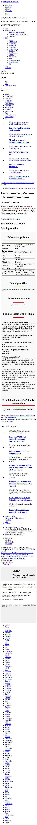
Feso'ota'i (8, 68)
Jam (10, 58)
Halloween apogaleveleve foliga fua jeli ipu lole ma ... (20, 499)
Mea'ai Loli (12, 45)
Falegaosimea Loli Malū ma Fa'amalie (13, 556)
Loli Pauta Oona (14, 60)
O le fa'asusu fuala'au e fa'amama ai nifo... (19, 177)
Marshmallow (13, 53)
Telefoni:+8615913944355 (13, 534)
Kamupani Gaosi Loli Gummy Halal (13, 553)
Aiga (6, 29)
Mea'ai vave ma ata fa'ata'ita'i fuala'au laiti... (19, 141)
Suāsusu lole (13, 56)
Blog (6, 66)
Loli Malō (12, 47)
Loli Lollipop (13, 49)
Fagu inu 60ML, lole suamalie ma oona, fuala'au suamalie (17, 439)
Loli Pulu (12, 43)
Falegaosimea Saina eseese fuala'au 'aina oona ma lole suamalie (20, 483)
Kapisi (11, 40)
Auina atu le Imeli (6, 562)
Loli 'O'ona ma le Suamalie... (16, 165)
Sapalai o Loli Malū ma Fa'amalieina (17, 555)
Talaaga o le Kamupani (16, 32)
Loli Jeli (11, 55)
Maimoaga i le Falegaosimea (18, 34)
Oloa (6, 38)
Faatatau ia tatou (10, 30)
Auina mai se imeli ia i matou (10, 219)
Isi (10, 64)
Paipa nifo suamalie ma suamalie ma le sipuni (19, 511)
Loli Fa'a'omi (13, 62)
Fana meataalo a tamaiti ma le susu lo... (19, 129)
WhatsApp (6, 564)
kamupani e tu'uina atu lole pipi (14, 558)
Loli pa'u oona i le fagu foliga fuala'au (19, 452)
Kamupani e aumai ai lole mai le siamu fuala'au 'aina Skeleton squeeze (20, 467)
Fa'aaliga (12, 36)
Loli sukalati (13, 42)
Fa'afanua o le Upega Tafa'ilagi (14, 549)
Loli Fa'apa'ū (13, 51)
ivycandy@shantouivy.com (9, 2)
